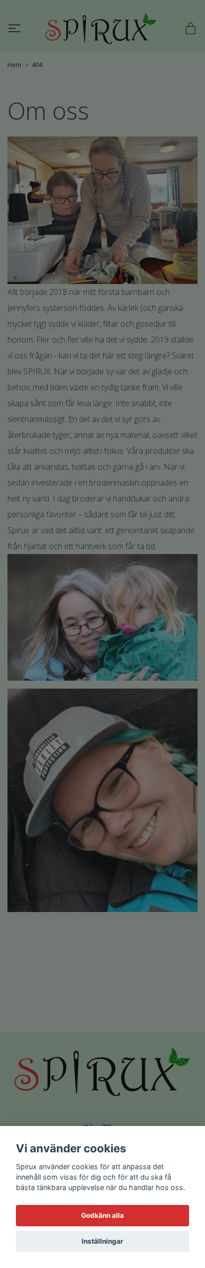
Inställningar (102, 1241)
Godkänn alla (102, 1215)
